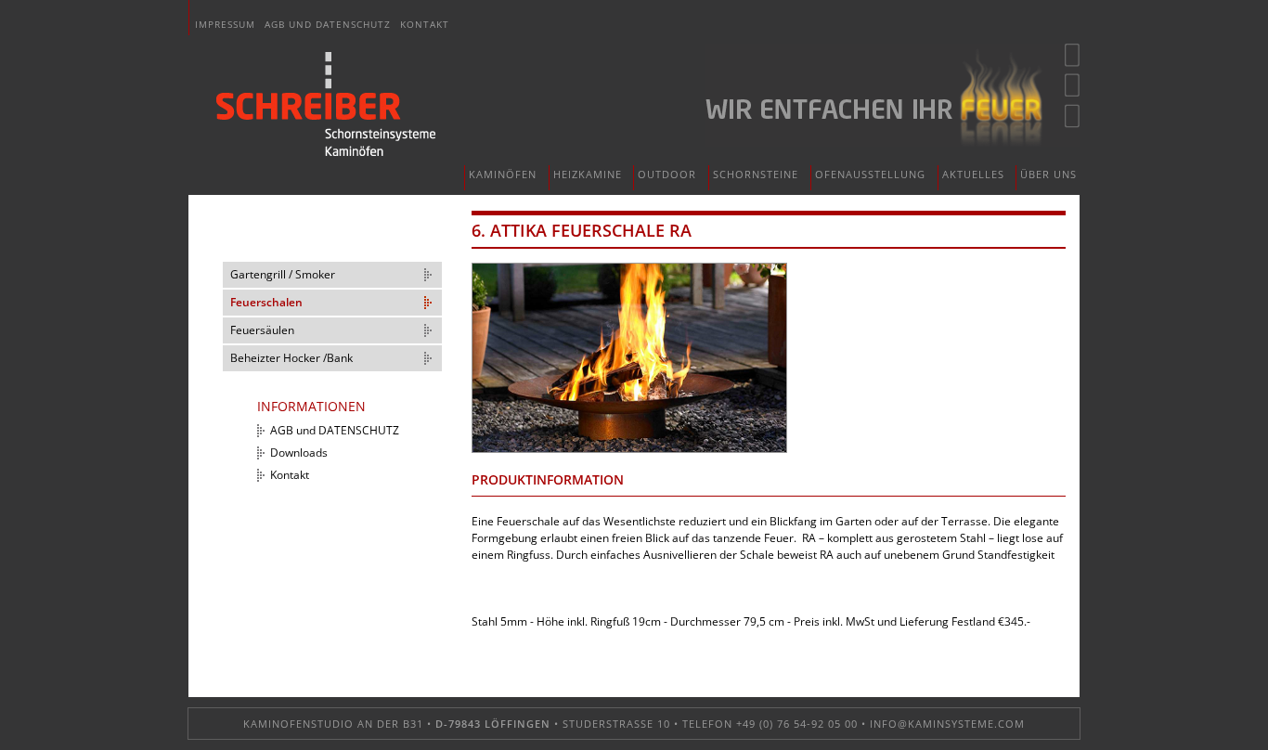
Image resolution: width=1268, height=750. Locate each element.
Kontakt (424, 24)
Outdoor (667, 174)
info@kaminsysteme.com (947, 724)
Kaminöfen (503, 174)
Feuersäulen (262, 330)
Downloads (299, 452)
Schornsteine (755, 174)
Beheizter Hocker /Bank (291, 358)
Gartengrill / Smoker (282, 274)
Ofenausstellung (870, 174)
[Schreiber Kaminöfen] (325, 104)
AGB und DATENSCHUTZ (328, 24)
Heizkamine (587, 174)
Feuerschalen (266, 302)
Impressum (225, 24)
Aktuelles (973, 174)
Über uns (1048, 174)
